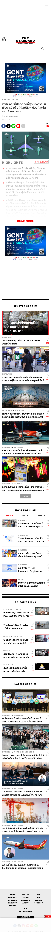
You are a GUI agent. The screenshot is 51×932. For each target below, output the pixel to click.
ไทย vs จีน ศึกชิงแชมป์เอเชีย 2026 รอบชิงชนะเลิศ (31, 584)
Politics (22, 520)
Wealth (25, 894)
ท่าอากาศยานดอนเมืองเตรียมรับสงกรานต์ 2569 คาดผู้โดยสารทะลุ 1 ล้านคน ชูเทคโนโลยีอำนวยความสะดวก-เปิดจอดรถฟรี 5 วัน (23, 379)
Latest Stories (25, 684)
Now (38, 897)
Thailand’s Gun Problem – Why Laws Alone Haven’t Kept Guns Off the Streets (16, 626)
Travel (14, 99)
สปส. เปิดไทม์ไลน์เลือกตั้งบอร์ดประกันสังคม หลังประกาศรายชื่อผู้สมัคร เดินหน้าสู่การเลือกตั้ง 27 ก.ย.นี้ (16, 669)
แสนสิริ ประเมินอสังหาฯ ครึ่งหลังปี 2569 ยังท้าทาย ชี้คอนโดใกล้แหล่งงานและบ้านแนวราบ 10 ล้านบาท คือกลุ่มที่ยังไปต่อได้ (22, 830)
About (25, 903)
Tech (18, 609)
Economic (7, 410)
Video (25, 897)
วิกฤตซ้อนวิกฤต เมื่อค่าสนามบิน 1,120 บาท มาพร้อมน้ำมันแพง (23, 342)
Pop (38, 894)
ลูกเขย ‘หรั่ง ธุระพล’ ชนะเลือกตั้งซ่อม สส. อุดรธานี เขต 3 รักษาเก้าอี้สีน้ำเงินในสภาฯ (30, 555)
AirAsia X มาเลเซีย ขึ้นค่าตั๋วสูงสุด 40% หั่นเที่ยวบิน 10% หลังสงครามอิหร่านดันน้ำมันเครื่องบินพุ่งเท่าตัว (22, 452)
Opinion (12, 900)
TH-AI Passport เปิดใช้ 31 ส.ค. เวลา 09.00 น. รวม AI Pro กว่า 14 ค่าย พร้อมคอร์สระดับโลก (31, 540)
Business (19, 410)
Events (38, 900)
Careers (25, 900)
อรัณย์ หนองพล (12, 116)
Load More (25, 874)
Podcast (12, 897)
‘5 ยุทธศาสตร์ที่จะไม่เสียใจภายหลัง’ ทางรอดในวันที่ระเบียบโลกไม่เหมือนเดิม (15, 641)
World (5, 99)
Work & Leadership (24, 752)
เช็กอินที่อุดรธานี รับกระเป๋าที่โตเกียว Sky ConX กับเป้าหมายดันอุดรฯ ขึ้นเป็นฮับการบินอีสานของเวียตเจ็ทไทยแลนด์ (22, 866)
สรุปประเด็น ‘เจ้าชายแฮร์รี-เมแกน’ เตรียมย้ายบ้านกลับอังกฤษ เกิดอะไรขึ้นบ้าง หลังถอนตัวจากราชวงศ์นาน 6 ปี (16, 655)
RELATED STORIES (25, 306)
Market (18, 483)
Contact (38, 903)
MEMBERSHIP (25, 917)
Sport (21, 579)
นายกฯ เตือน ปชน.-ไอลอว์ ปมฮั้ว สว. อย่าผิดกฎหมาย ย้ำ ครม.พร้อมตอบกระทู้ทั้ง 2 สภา (31, 525)
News (12, 894)
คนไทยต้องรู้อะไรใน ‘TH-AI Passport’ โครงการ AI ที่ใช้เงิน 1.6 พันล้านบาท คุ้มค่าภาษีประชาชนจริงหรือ (16, 614)
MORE (25, 496)
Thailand (7, 337)
